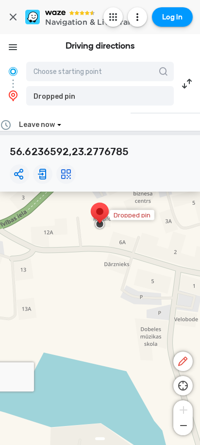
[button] (100, 96)
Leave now (37, 125)
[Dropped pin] (100, 216)
